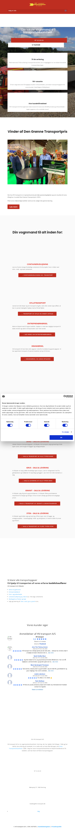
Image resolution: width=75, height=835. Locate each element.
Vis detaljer (65, 432)
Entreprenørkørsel (14, 592)
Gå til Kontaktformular (37, 562)
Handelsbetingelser (44, 826)
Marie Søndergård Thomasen (40, 665)
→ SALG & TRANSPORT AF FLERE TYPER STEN (37, 526)
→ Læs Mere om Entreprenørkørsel (37, 334)
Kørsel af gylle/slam (15, 589)
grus (29, 601)
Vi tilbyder (36, 45)
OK (61, 437)
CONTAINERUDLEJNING (37, 264)
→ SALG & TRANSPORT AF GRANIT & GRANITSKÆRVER (37, 503)
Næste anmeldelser (37, 689)
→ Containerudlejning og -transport (37, 275)
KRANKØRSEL (38, 346)
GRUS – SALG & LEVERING (37, 467)
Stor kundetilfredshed (37, 103)
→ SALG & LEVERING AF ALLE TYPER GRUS (37, 480)
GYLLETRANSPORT (37, 303)
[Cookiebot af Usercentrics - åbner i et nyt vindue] (65, 396)
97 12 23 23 (39, 40)
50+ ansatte (38, 81)
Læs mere (13, 207)
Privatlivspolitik (56, 826)
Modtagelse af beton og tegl (17, 599)
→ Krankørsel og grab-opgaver (37, 359)
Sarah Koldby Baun (40, 656)
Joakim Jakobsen (39, 674)
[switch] (28, 425)
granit (33, 601)
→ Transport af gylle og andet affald (37, 313)
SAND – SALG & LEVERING (37, 441)
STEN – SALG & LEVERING (38, 513)
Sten (22, 601)
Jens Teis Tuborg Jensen (40, 647)
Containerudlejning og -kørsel (18, 597)
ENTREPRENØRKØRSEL (37, 323)
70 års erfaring (37, 59)
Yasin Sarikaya (39, 681)
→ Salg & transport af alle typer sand (37, 456)
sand (25, 601)
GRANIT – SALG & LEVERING (37, 490)
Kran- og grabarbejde (15, 594)
